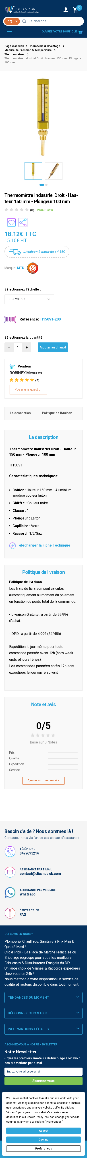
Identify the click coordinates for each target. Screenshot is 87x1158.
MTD (20, 268)
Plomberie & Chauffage (45, 46)
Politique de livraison (57, 413)
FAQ (23, 914)
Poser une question (28, 389)
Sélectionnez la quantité (23, 338)
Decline (43, 1139)
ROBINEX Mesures (26, 372)
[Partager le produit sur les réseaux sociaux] (23, 222)
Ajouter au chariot (53, 347)
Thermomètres (14, 54)
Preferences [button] (54, 1121)
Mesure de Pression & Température (28, 50)
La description (20, 413)
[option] (43, 116)
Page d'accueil (14, 46)
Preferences (43, 1148)
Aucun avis (45, 210)
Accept (43, 1130)
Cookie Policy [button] (35, 1117)
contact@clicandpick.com (40, 874)
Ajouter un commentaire (43, 780)
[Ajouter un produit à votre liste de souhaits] (11, 222)
